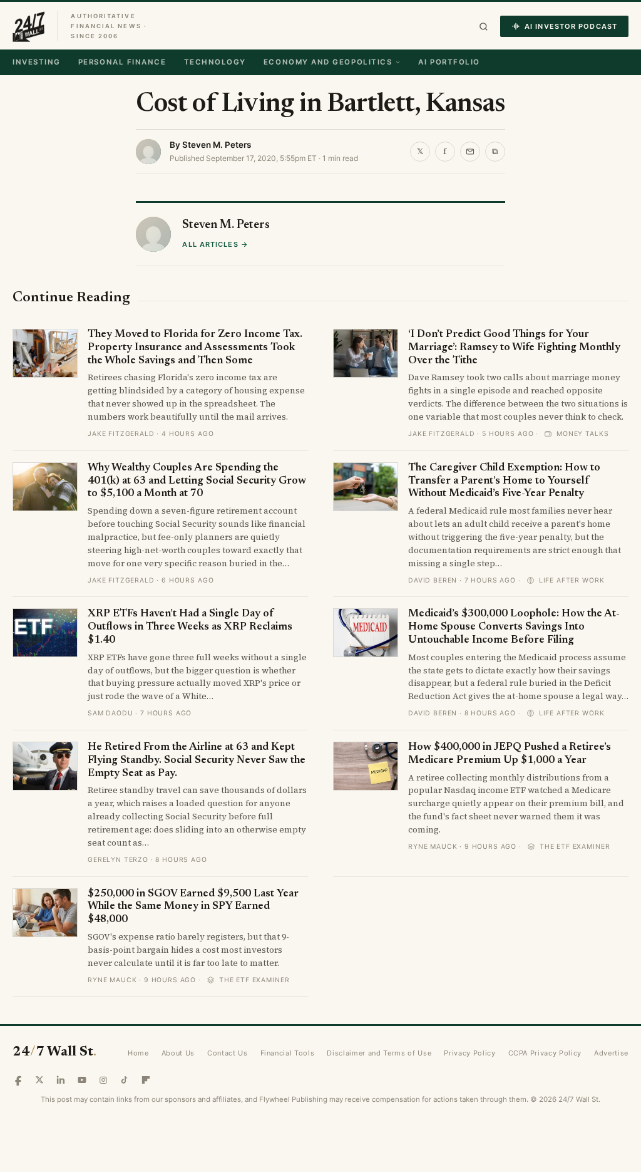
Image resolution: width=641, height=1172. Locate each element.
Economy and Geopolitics (328, 62)
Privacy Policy (469, 1053)
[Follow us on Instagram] (103, 1080)
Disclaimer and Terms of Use (379, 1053)
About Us (178, 1053)
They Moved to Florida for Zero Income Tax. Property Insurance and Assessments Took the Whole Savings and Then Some (195, 347)
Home (138, 1053)
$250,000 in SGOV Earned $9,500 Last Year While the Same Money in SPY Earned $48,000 (193, 907)
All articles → (215, 244)
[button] (483, 26)
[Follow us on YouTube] (82, 1080)
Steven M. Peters (216, 145)
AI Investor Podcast (571, 26)
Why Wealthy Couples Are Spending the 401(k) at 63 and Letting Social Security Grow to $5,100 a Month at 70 (197, 481)
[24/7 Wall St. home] (29, 26)
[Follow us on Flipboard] (145, 1080)
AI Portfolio (448, 62)
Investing (37, 62)
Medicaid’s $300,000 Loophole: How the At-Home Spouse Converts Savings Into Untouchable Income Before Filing (514, 627)
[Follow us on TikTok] (124, 1080)
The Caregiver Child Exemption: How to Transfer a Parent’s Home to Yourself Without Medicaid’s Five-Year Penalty (504, 481)
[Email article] (470, 152)
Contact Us (227, 1053)
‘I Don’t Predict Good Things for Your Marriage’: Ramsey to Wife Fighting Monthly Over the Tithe (514, 347)
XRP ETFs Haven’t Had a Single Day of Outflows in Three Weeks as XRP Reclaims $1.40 (190, 627)
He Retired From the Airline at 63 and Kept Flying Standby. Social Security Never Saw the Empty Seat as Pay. (196, 760)
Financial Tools (287, 1053)
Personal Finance (122, 62)
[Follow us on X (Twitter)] (39, 1080)
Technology (215, 62)
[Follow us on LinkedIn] (60, 1080)
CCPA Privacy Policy (545, 1053)
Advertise (611, 1053)
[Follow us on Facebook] (18, 1080)
